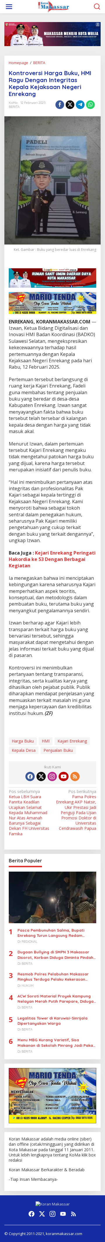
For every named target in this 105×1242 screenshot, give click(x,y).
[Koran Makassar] (53, 6)
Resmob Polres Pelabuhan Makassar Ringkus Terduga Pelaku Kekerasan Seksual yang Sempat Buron (53, 977)
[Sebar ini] (59, 104)
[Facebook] (30, 776)
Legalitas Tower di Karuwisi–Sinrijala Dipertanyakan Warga (53, 1021)
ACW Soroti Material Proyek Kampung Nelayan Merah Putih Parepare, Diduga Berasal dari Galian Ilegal (56, 999)
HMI (46, 741)
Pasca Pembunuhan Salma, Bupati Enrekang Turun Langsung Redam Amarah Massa (51, 933)
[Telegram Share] (80, 104)
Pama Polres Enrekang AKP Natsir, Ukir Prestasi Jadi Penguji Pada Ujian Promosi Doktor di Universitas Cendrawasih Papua (76, 810)
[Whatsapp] (90, 104)
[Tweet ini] (70, 104)
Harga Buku (23, 741)
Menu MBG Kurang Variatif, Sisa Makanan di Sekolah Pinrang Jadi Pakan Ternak (56, 1043)
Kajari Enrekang (72, 741)
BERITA (14, 107)
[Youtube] (64, 776)
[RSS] (75, 776)
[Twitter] (41, 776)
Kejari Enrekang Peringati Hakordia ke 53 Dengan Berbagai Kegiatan (52, 559)
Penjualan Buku (58, 750)
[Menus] (9, 6)
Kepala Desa (24, 750)
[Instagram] (52, 776)
